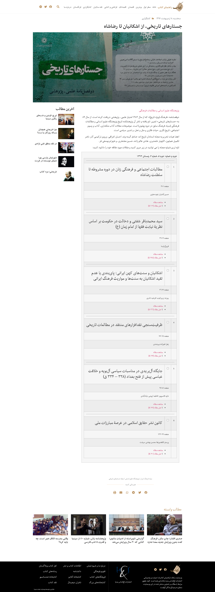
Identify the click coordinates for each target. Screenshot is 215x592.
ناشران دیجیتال (74, 582)
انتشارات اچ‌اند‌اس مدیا (123, 582)
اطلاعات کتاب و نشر (72, 566)
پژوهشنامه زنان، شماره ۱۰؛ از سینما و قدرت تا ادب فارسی (89, 540)
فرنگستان (77, 7)
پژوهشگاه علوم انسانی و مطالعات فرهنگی (159, 110)
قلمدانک (122, 7)
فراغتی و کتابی (110, 7)
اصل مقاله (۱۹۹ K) (154, 407)
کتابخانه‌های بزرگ (97, 582)
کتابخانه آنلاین (74, 577)
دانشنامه (77, 571)
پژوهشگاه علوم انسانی (132, 478)
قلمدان (131, 7)
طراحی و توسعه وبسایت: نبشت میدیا (44, 589)
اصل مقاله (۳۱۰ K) (154, 454)
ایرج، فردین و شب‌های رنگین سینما (46, 117)
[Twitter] (46, 7)
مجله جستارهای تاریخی (116, 478)
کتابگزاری (87, 7)
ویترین (139, 7)
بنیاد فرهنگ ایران (146, 478)
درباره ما (67, 7)
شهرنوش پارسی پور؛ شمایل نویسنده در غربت (46, 159)
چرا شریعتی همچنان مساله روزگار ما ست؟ (47, 131)
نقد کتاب (52, 582)
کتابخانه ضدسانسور (48, 577)
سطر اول (147, 7)
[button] (58, 6)
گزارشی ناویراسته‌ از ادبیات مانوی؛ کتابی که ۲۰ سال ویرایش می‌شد (126, 540)
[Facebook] (50, 7)
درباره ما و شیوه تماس (96, 566)
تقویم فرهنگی (99, 571)
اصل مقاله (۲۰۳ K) (154, 206)
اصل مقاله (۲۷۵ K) (154, 257)
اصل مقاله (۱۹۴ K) (154, 356)
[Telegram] (41, 7)
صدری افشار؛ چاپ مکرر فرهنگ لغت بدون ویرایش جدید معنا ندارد (164, 540)
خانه (154, 7)
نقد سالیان (97, 7)
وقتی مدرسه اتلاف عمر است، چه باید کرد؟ (52, 540)
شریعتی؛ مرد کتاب (48, 172)
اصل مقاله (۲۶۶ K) (154, 309)
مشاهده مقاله (158, 202)
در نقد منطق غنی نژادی (46, 144)
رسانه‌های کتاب (50, 571)
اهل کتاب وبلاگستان (48, 566)
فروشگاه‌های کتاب (97, 577)
